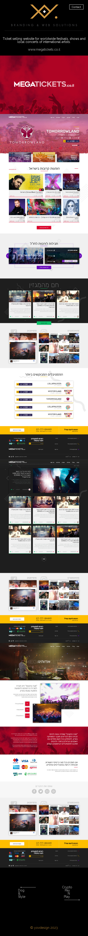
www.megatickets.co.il (44, 49)
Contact (76, 7)
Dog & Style (21, 893)
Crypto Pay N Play (67, 891)
